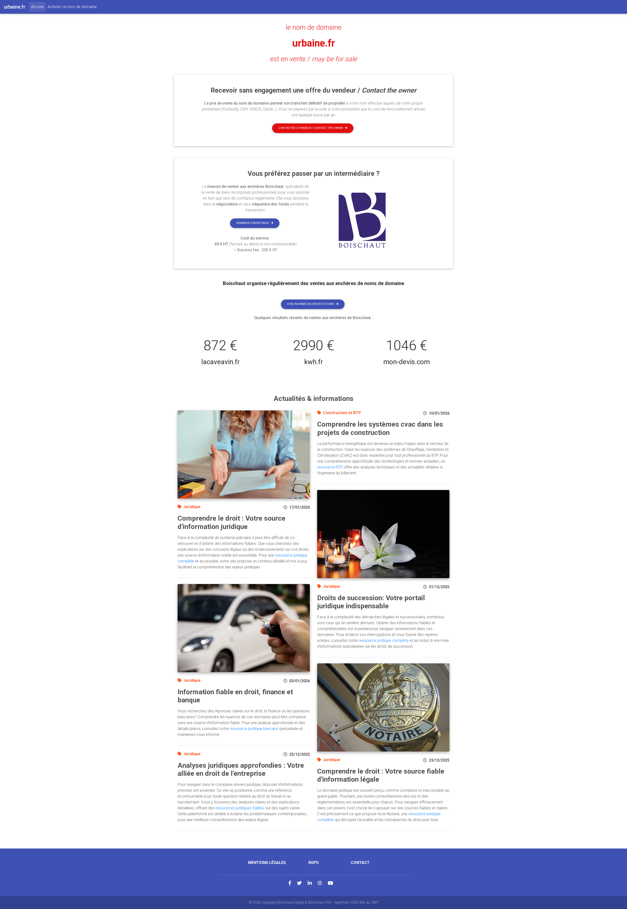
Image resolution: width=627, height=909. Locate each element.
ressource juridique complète (384, 640)
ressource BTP (330, 467)
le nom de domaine (313, 27)
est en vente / (313, 59)
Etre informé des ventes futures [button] (310, 304)
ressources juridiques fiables (240, 808)
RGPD (313, 862)
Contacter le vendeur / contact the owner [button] (310, 128)
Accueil (38, 6)
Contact (360, 862)
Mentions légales (267, 862)
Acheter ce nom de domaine (72, 6)
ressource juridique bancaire (254, 728)
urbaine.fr (313, 43)
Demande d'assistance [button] (252, 223)
